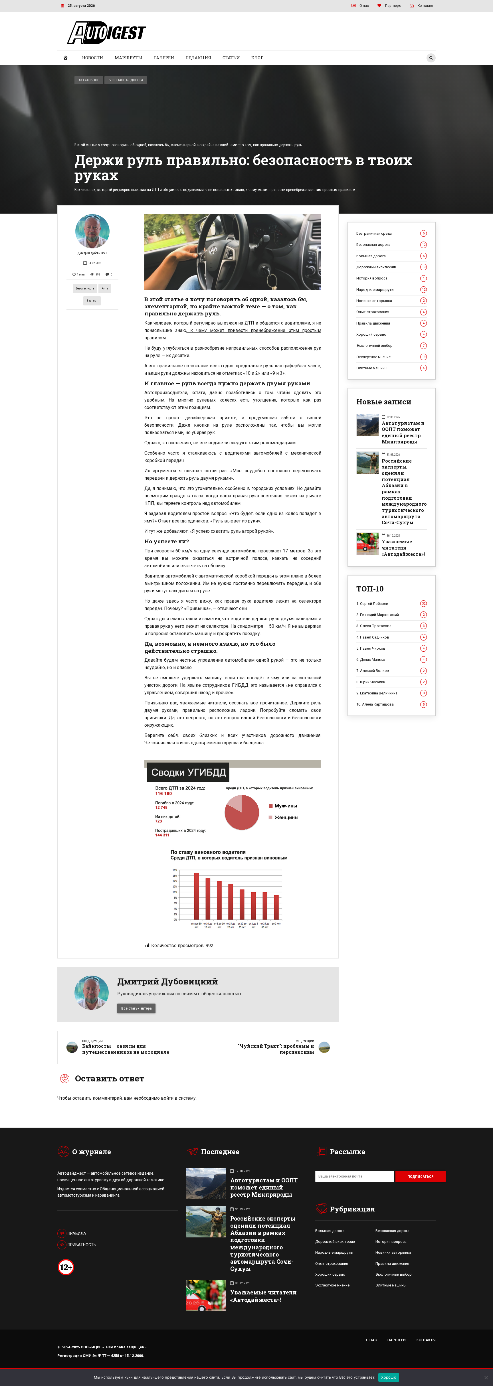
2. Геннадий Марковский (390, 615)
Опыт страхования (390, 312)
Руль (105, 288)
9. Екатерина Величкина (390, 693)
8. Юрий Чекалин (390, 682)
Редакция (198, 57)
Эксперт (92, 301)
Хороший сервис (390, 334)
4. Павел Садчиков (390, 637)
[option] (233, 252)
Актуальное (88, 80)
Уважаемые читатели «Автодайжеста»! (403, 547)
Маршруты (128, 57)
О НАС (371, 1340)
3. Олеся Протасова (390, 626)
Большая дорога (390, 256)
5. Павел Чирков (390, 648)
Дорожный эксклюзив (390, 267)
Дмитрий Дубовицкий (92, 253)
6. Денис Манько (390, 659)
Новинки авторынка (390, 301)
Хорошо (388, 1377)
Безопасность (85, 288)
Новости (92, 57)
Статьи (231, 57)
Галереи (164, 57)
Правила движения (390, 323)
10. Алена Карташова (390, 704)
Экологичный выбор (390, 345)
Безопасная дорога (126, 80)
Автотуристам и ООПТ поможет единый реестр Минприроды (403, 432)
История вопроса (390, 278)
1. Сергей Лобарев (390, 603)
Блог (257, 57)
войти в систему (178, 1098)
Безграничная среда (390, 233)
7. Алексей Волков (390, 670)
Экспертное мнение (390, 357)
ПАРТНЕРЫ (396, 1340)
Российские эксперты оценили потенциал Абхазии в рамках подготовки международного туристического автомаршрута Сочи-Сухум (404, 492)
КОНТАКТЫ (426, 1340)
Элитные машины (390, 368)
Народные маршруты (390, 289)
